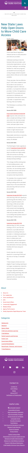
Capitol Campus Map (14, 434)
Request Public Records (14, 427)
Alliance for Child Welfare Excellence (14, 441)
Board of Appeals (14, 429)
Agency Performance (9, 309)
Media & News (7, 307)
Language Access (15, 419)
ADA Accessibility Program (15, 414)
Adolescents (5, 323)
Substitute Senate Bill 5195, (14, 223)
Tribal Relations (6, 349)
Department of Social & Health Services (14, 436)
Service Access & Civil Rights (15, 416)
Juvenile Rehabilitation (8, 344)
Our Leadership (7, 295)
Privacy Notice (14, 431)
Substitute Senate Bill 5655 (18, 148)
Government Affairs (8, 302)
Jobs (4, 300)
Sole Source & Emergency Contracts (14, 425)
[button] (25, 8)
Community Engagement (10, 304)
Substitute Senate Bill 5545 (14, 195)
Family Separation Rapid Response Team (14, 311)
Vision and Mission (8, 297)
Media (14, 391)
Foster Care (5, 338)
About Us (5, 293)
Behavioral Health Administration (14, 439)
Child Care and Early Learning (10, 331)
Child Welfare (5, 333)
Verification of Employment (14, 395)
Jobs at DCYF (14, 393)
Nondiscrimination (15, 421)
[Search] (25, 3)
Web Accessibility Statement (15, 412)
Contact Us (14, 386)
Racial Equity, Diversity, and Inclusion (12, 346)
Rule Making (14, 423)
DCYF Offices (14, 389)
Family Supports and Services (10, 336)
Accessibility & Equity (14, 410)
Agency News (5, 328)
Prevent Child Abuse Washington (14, 443)
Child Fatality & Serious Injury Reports (14, 445)
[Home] (14, 2)
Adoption (4, 325)
